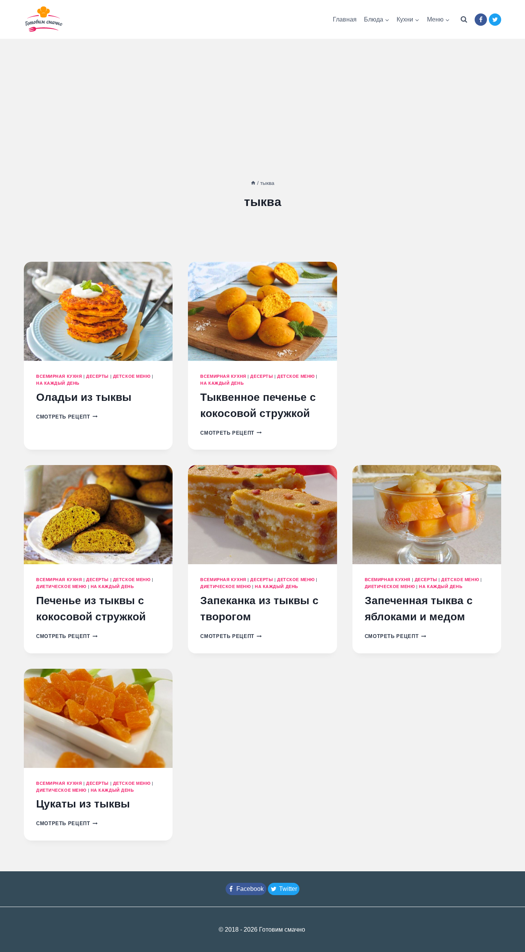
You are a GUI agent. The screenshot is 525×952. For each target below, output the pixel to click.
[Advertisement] (262, 96)
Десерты (97, 376)
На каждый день (58, 383)
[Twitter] (495, 19)
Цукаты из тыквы (83, 804)
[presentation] (98, 311)
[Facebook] (481, 19)
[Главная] (253, 183)
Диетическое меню (61, 586)
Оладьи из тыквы (83, 397)
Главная (345, 19)
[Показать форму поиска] (464, 20)
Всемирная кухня (59, 376)
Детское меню (132, 376)
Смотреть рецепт (67, 417)
